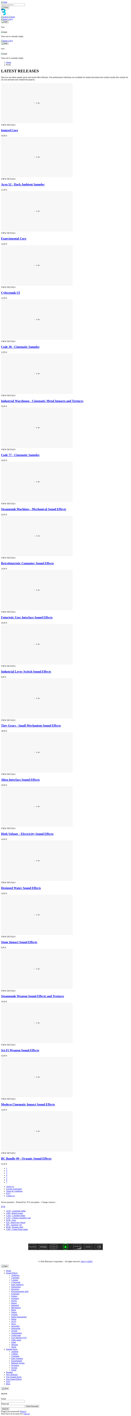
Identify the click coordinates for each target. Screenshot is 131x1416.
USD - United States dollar (17, 1229)
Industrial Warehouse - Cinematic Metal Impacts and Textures (42, 401)
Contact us (10, 1196)
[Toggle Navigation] (5, 7)
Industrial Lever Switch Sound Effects (26, 671)
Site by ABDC (87, 1261)
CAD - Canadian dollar (15, 1215)
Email (3, 1399)
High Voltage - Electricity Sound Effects (27, 833)
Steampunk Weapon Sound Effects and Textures (32, 996)
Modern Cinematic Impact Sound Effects (28, 1104)
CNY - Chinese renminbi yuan (18, 1218)
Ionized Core (9, 130)
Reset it (23, 1411)
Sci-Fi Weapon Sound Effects (20, 1050)
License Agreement (14, 1189)
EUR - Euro (11, 1220)
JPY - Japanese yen (14, 1225)
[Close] (5, 21)
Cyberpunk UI (10, 292)
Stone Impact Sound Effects (19, 942)
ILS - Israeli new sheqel (15, 1222)
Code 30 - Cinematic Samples (20, 346)
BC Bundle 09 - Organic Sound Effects (26, 1158)
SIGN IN (5, 1409)
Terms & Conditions (14, 1191)
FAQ (8, 1193)
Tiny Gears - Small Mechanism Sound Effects (31, 725)
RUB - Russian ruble (14, 1227)
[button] (4, 2)
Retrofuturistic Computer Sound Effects (27, 563)
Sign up (26, 1414)
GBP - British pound (14, 1213)
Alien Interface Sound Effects (20, 779)
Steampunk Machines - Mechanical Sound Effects (33, 509)
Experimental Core (13, 238)
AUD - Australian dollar (16, 1211)
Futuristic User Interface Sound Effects (27, 617)
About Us (10, 1186)
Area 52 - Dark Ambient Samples (22, 184)
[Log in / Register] (12, 17)
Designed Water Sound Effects (21, 888)
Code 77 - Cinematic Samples (20, 455)
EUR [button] (3, 1206)
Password (5, 1404)
